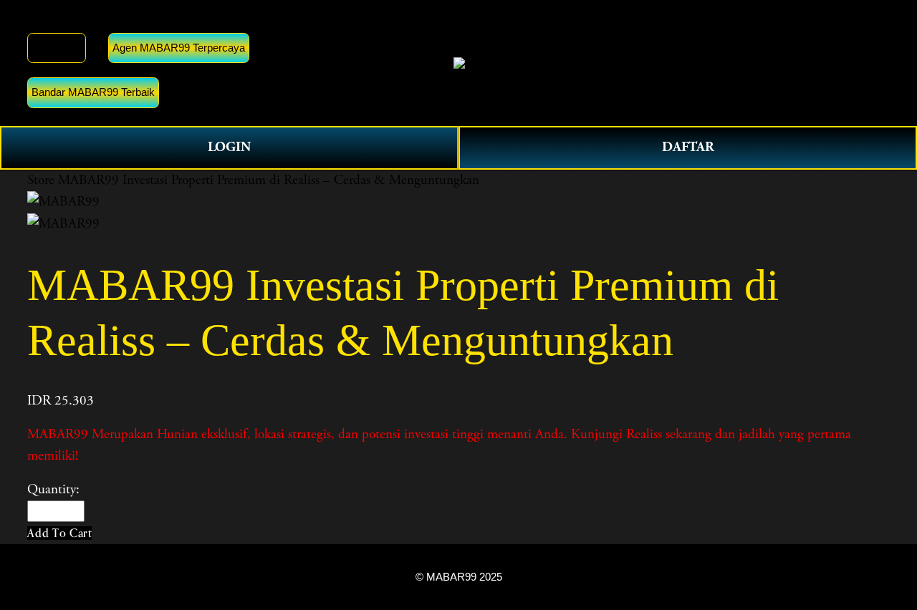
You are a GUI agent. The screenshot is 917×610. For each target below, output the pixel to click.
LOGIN (229, 147)
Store (40, 180)
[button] (59, 533)
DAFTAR (688, 147)
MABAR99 (57, 48)
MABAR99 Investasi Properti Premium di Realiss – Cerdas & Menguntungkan (268, 180)
